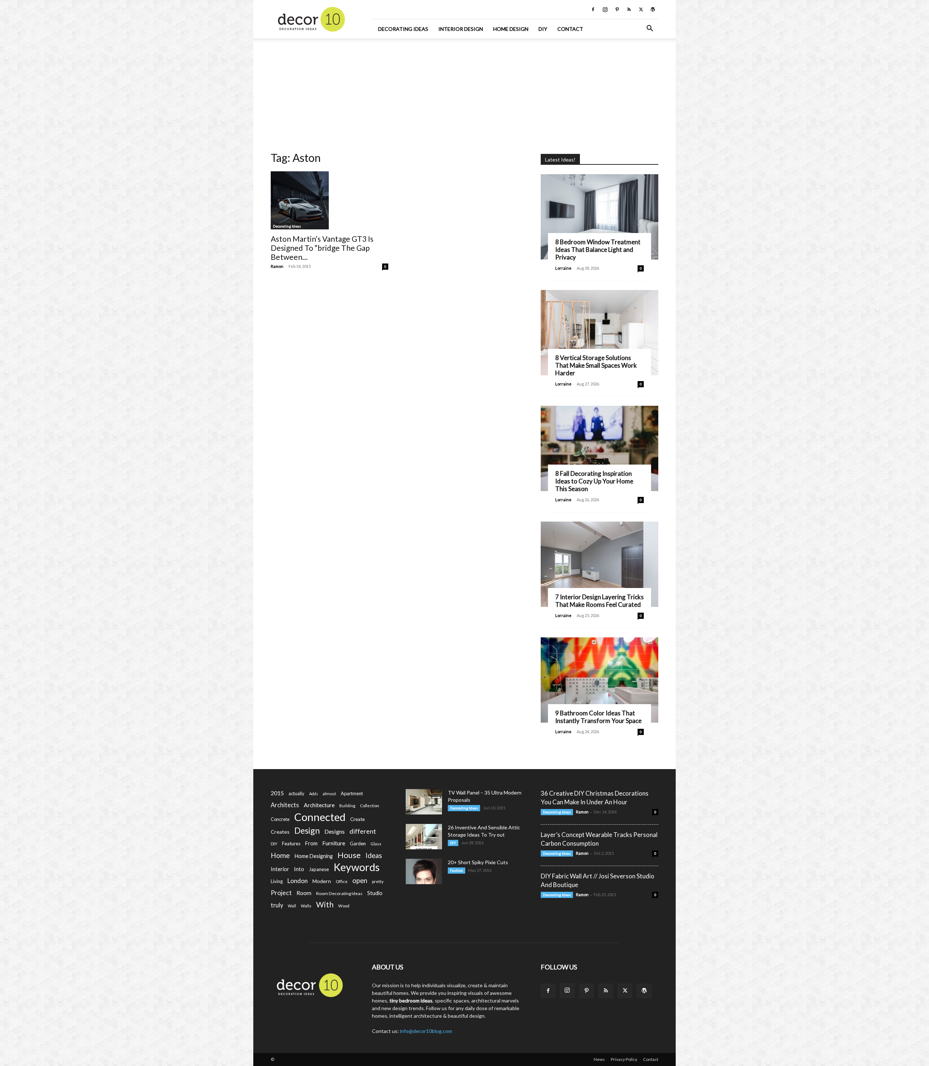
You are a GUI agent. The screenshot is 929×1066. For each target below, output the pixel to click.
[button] (649, 29)
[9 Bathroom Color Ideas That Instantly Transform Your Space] (599, 680)
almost (329, 793)
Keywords (356, 867)
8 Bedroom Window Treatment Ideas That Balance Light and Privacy (598, 249)
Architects (285, 805)
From (311, 843)
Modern (321, 881)
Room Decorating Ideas (339, 893)
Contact (570, 29)
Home (280, 855)
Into (299, 869)
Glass (376, 843)
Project (281, 892)
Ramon (277, 266)
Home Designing (314, 856)
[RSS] (628, 9)
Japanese (319, 869)
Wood (343, 905)
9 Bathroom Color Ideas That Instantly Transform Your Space (598, 716)
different (362, 831)
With (324, 904)
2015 (277, 792)
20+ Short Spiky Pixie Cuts (478, 862)
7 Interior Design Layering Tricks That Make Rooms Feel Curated (599, 600)
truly (277, 905)
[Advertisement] (464, 92)
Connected (319, 817)
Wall (292, 905)
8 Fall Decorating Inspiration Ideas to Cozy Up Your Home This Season (594, 481)
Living (277, 881)
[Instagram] (604, 9)
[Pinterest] (616, 9)
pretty (378, 881)
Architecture (319, 804)
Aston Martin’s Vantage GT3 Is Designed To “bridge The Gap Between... (322, 247)
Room (303, 893)
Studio (374, 893)
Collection (369, 805)
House (349, 855)
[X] (640, 9)
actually (296, 793)
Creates (280, 832)
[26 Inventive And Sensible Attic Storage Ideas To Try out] (424, 836)
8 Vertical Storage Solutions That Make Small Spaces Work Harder (596, 365)
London (297, 881)
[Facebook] (593, 9)
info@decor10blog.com (426, 1031)
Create (357, 819)
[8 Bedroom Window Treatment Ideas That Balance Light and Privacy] (599, 217)
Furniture (333, 843)
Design (307, 830)
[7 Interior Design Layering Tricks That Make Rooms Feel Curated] (599, 564)
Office (342, 881)
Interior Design (460, 29)
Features (291, 843)
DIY (543, 29)
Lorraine (563, 268)
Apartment (352, 793)
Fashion (456, 870)
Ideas (373, 855)
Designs (334, 831)
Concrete (280, 819)
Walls (306, 905)
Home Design (510, 29)
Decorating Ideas (403, 29)
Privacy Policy (624, 1059)
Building (347, 805)
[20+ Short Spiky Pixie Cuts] (424, 871)
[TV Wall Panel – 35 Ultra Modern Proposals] (424, 801)
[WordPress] (652, 9)
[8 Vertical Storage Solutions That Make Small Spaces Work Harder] (599, 332)
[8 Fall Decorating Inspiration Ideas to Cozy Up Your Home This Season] (599, 448)
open (359, 881)
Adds (313, 793)
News (599, 1059)
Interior (280, 869)
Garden (358, 843)
